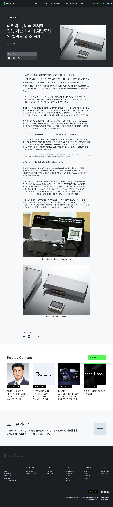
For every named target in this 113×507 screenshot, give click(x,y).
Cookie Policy (105, 471)
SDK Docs (50, 473)
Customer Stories (31, 473)
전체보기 (93, 357)
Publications (69, 473)
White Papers (70, 471)
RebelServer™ (8, 473)
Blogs (67, 478)
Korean (109, 3)
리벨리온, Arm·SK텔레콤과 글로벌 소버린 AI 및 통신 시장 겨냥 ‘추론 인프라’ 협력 (68, 395)
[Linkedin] (14, 58)
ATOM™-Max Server (10, 480)
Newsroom (87, 476)
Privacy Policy (105, 473)
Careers (86, 473)
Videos (68, 480)
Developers (58, 3)
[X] (19, 58)
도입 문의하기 (99, 3)
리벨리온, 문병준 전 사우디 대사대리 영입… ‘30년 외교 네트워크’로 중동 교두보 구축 (16, 395)
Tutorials (68, 476)
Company (80, 3)
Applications (47, 3)
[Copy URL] (24, 58)
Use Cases (29, 471)
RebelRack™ (7, 476)
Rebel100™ (7, 471)
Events (86, 478)
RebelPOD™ (7, 478)
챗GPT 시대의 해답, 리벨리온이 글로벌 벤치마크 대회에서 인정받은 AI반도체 (41, 395)
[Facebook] (9, 58)
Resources (70, 3)
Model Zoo (50, 471)
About (85, 471)
